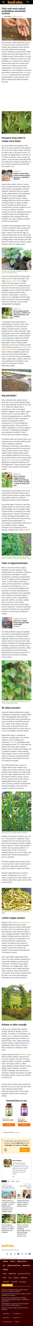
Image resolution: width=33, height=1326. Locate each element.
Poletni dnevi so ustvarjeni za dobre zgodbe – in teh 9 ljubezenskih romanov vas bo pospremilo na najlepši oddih (8, 1206)
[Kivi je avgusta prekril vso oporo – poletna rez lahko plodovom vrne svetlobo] (9, 1218)
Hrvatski (15, 1258)
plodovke (26, 530)
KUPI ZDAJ (9, 1124)
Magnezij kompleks (8, 1120)
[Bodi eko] (15, 2)
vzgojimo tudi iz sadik (13, 281)
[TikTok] (22, 1254)
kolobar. (10, 1036)
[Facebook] (13, 1176)
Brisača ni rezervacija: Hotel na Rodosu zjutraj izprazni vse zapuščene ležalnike (21, 176)
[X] (26, 1254)
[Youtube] (29, 1254)
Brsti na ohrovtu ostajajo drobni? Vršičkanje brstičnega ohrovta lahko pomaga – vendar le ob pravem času (21, 480)
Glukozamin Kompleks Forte (22, 1120)
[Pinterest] (14, 1254)
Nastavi (24, 1149)
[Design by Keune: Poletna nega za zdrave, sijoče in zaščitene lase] (24, 1194)
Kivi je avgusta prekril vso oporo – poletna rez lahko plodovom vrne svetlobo (21, 313)
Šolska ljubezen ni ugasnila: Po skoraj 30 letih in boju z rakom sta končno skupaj (15, 1304)
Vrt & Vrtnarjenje (9, 6)
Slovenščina (8, 1258)
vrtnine (17, 1181)
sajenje (12, 1181)
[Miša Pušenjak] (8, 1168)
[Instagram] (11, 1254)
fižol (8, 1181)
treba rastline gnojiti (13, 460)
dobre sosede (26, 1054)
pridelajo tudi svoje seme (20, 922)
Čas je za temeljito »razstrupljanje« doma (8, 1187)
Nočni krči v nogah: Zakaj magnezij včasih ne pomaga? (21, 622)
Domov (3, 6)
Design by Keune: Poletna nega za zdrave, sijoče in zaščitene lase (23, 1203)
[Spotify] (18, 1254)
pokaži (17, 1132)
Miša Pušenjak (8, 16)
